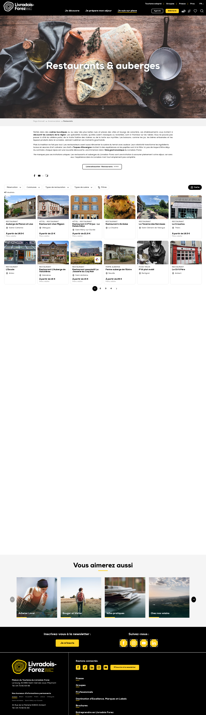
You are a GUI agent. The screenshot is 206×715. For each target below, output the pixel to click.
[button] (200, 3)
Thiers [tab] (36, 697)
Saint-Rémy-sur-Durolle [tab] (33, 700)
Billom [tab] (21, 697)
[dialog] (124, 667)
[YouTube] (105, 667)
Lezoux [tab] (42, 697)
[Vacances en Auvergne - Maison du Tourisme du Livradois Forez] (19, 6)
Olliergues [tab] (50, 697)
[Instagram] (99, 667)
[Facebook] (78, 667)
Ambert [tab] (14, 697)
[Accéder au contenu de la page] (103, 106)
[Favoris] (195, 11)
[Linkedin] (92, 667)
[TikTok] (85, 667)
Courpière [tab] (28, 697)
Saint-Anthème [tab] (17, 700)
